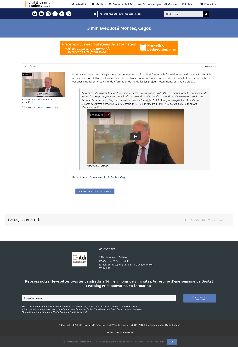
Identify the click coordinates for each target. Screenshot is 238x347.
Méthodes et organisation (46, 107)
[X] (191, 220)
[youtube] (34, 13)
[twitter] (68, 13)
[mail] (55, 13)
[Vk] (221, 220)
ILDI (108, 268)
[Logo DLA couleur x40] (36, 2)
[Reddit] (197, 220)
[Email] (227, 220)
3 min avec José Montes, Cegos (108, 177)
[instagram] (48, 13)
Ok (172, 341)
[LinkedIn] (203, 220)
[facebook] (61, 13)
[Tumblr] (209, 220)
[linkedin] (41, 13)
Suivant (209, 66)
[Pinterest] (215, 220)
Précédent (30, 66)
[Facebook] (186, 220)
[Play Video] (135, 136)
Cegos (105, 74)
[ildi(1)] (79, 253)
